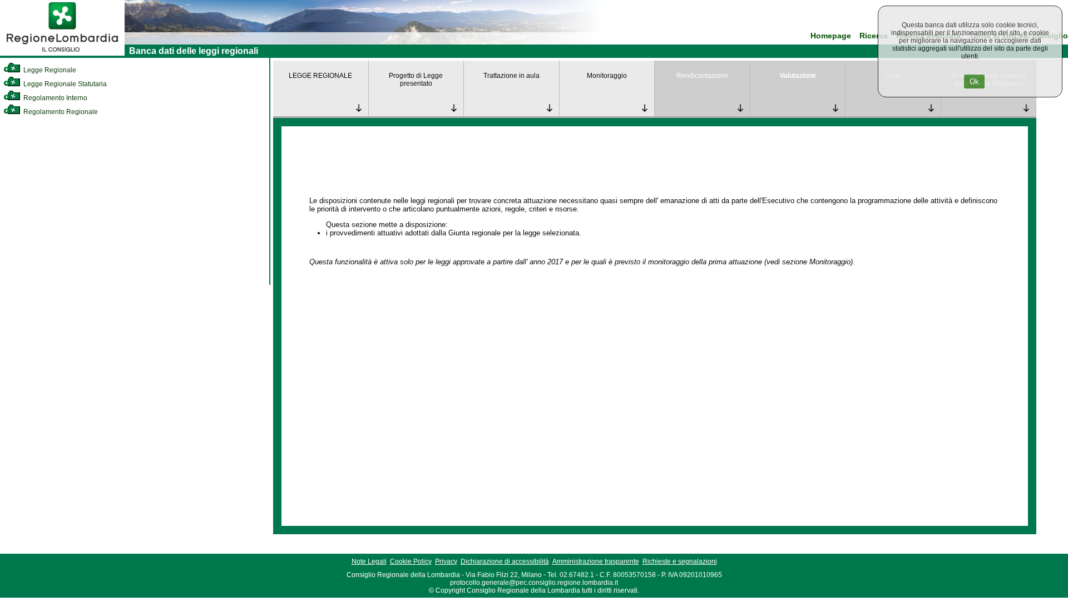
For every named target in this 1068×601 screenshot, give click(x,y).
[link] (62, 53)
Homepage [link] (830, 36)
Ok (974, 81)
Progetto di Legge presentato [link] (416, 79)
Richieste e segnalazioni (679, 561)
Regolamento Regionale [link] (60, 112)
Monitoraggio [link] (607, 76)
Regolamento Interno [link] (54, 98)
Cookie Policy (411, 561)
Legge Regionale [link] (49, 70)
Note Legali (369, 561)
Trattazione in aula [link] (511, 76)
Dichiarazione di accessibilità (505, 561)
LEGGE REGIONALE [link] (320, 76)
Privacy (446, 561)
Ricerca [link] (873, 36)
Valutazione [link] (798, 76)
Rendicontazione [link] (702, 76)
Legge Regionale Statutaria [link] (64, 84)
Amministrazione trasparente (595, 561)
